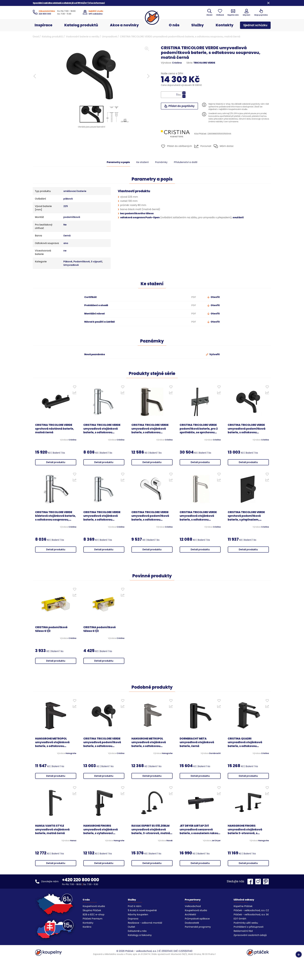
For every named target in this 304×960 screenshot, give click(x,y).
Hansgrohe (71, 753)
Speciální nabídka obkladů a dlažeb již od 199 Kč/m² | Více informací (69, 3)
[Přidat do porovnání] (74, 393)
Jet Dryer (216, 840)
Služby (197, 25)
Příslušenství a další (185, 162)
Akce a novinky (124, 25)
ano (65, 243)
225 (65, 206)
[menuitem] (91, 114)
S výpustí (96, 261)
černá (67, 235)
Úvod (36, 36)
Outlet (131, 926)
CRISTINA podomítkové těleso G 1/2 (51, 629)
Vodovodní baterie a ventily (82, 36)
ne (64, 250)
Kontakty (224, 25)
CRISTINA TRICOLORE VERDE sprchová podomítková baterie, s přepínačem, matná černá (246, 515)
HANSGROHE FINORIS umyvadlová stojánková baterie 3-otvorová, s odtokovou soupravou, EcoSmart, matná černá (245, 829)
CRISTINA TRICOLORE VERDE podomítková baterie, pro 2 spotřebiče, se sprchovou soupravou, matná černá (199, 428)
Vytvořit (214, 354)
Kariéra (87, 926)
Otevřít (215, 297)
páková (68, 198)
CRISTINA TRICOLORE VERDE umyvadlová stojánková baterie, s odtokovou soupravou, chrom (101, 428)
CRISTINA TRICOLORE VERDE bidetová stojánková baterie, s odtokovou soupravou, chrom (55, 515)
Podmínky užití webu (246, 922)
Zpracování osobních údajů (250, 935)
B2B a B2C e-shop (93, 914)
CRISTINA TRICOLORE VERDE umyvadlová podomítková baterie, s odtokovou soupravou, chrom (150, 515)
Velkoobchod (193, 906)
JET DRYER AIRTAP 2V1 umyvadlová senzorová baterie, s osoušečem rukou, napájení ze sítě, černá (199, 829)
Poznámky (161, 162)
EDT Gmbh (240, 918)
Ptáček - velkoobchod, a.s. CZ (251, 910)
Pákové (67, 261)
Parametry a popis (118, 162)
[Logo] (152, 18)
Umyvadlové (109, 36)
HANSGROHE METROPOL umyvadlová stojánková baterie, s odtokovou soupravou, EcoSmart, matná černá (52, 742)
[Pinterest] (266, 881)
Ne (65, 224)
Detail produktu (55, 462)
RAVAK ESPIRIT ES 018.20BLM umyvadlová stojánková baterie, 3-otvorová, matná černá (150, 829)
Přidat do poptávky (181, 106)
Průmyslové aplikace (197, 918)
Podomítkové (82, 261)
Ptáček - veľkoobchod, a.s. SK (251, 914)
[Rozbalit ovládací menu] (299, 954)
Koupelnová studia (94, 906)
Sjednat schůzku (255, 25)
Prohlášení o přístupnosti (248, 926)
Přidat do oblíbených (179, 146)
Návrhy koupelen (138, 914)
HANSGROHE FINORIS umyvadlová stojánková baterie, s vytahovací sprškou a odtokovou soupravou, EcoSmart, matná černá (100, 829)
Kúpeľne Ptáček (243, 906)
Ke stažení (142, 162)
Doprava (133, 918)
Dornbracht (215, 753)
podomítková (71, 217)
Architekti (190, 914)
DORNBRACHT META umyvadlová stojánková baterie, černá (197, 742)
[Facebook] (250, 881)
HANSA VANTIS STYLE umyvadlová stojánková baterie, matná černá (52, 829)
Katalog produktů (81, 25)
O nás (174, 25)
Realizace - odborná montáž (145, 922)
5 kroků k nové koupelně (142, 910)
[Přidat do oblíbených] (74, 387)
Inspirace (43, 25)
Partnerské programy (198, 926)
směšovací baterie (74, 191)
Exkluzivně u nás (137, 931)
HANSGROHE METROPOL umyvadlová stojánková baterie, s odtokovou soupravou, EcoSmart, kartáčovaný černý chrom (149, 742)
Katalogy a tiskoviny (140, 935)
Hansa (73, 840)
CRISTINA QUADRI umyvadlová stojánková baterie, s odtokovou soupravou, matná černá (245, 742)
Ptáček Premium (92, 918)
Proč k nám (134, 906)
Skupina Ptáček (92, 910)
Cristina (177, 62)
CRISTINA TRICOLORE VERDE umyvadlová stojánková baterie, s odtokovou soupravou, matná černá (150, 428)
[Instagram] (258, 881)
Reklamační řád (243, 931)
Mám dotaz (226, 146)
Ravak (169, 840)
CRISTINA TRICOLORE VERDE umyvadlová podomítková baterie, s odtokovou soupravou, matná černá (246, 428)
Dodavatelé (192, 922)
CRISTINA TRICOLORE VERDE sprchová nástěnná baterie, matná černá (54, 428)
